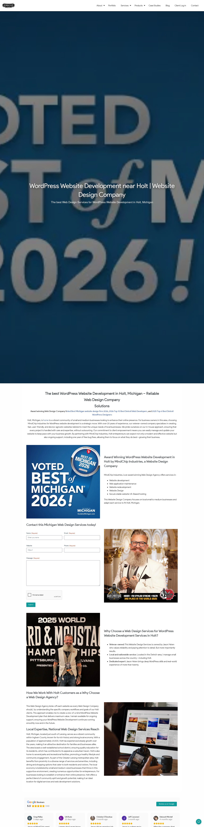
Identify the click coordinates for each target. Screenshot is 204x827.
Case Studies (155, 5)
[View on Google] (29, 818)
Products (139, 5)
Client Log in (180, 5)
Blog (168, 5)
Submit (30, 605)
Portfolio (112, 5)
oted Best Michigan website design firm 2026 (87, 411)
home (46, 420)
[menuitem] (100, 5)
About (99, 5)
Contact (194, 5)
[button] (199, 822)
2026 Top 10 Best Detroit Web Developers (128, 411)
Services (125, 5)
